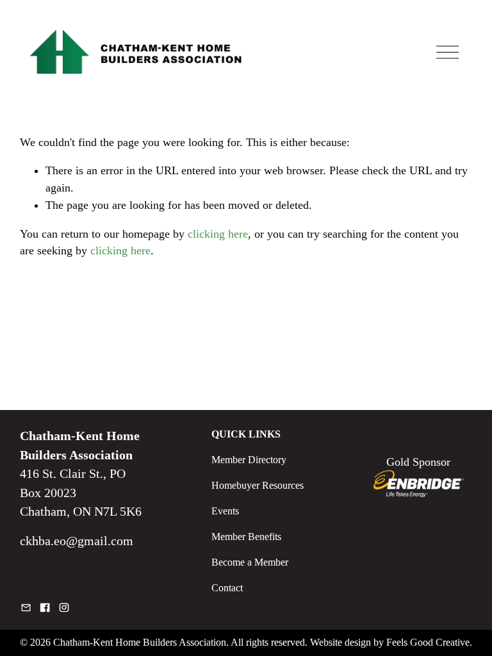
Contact (227, 587)
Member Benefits (246, 536)
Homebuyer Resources (257, 485)
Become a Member (249, 562)
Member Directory (248, 459)
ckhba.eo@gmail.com (76, 541)
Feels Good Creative (428, 642)
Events (225, 510)
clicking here (218, 233)
